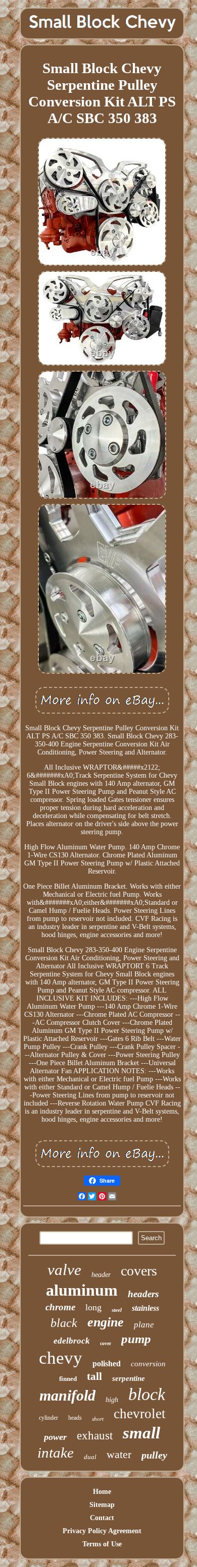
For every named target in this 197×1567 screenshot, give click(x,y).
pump (136, 1339)
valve (64, 1270)
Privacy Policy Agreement (102, 1531)
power (55, 1437)
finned (68, 1378)
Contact (102, 1518)
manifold (67, 1395)
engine (105, 1322)
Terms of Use (102, 1544)
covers (139, 1271)
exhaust (95, 1435)
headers (143, 1294)
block (146, 1394)
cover (105, 1343)
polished (106, 1363)
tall (94, 1376)
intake (55, 1452)
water (119, 1454)
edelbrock (72, 1341)
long (93, 1307)
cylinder (48, 1417)
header (101, 1275)
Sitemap (102, 1504)
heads (75, 1417)
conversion (148, 1364)
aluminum (82, 1290)
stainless (145, 1308)
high (112, 1400)
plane (144, 1324)
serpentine (128, 1378)
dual (90, 1457)
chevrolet (140, 1413)
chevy (60, 1358)
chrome (60, 1307)
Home (102, 1491)
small (141, 1433)
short (98, 1419)
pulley (154, 1455)
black (64, 1322)
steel (117, 1310)
